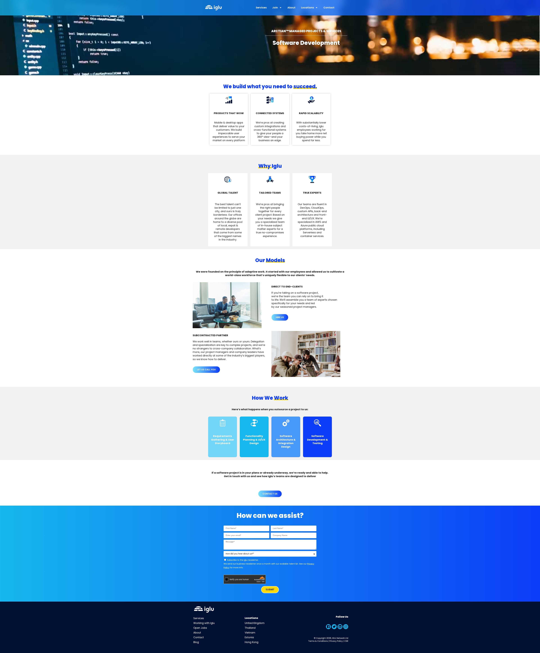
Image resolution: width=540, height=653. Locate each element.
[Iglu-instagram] (345, 626)
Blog (196, 642)
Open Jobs (200, 628)
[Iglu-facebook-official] (328, 626)
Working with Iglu (204, 623)
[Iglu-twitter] (334, 626)
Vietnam (250, 632)
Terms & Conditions (318, 641)
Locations (307, 7)
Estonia (249, 637)
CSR (346, 641)
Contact (328, 7)
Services (261, 7)
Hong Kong (251, 642)
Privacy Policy (336, 641)
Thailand (250, 628)
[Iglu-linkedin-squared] (340, 626)
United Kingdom (255, 623)
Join (275, 7)
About (291, 7)
